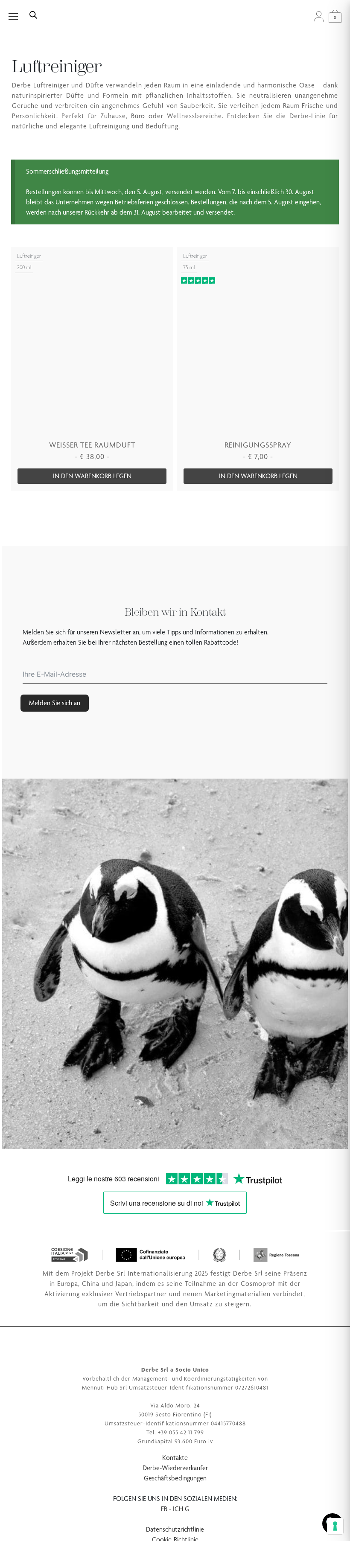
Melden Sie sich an (54, 703)
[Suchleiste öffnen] (33, 14)
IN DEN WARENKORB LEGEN (92, 476)
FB (164, 1509)
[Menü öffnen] (18, 16)
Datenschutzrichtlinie (175, 1529)
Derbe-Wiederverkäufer (175, 1468)
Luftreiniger (29, 256)
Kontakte (175, 1458)
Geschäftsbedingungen (175, 1478)
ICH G (181, 1509)
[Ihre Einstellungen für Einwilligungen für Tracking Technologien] (335, 1526)
